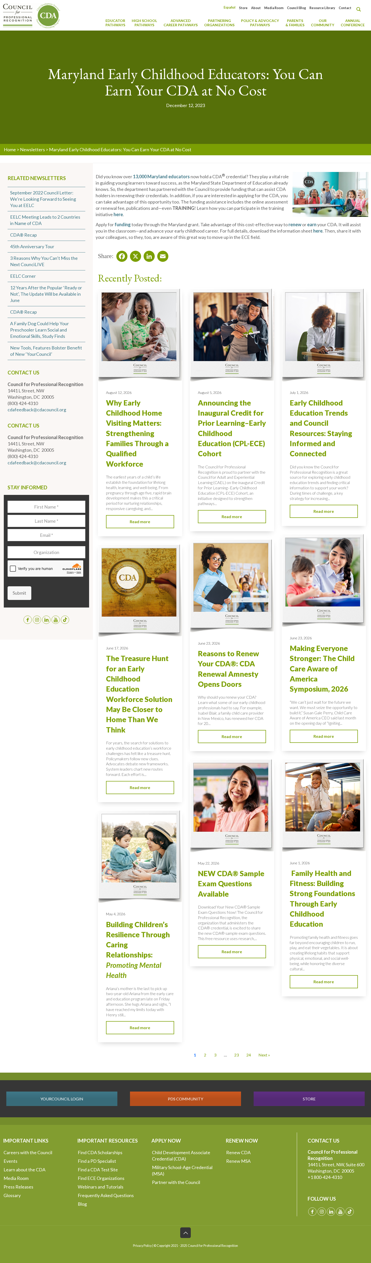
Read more (140, 521)
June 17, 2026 (117, 648)
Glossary (12, 1195)
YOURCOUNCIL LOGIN (61, 1098)
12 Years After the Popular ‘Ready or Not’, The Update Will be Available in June (46, 294)
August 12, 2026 (118, 392)
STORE (309, 1098)
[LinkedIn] (147, 254)
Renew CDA (238, 1152)
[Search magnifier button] (360, 9)
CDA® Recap (23, 235)
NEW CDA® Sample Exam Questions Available (231, 883)
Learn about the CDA (24, 1169)
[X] (134, 254)
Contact (345, 8)
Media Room (273, 8)
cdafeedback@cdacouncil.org (37, 409)
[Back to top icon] (185, 1232)
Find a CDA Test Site (98, 1169)
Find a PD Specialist (97, 1161)
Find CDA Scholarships (100, 1152)
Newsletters (32, 149)
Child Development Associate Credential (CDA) (181, 1155)
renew (294, 224)
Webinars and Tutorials (100, 1187)
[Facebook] (120, 254)
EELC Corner (23, 276)
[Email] (161, 254)
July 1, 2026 (299, 392)
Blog (82, 1204)
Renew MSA (238, 1161)
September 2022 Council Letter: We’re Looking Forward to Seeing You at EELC (43, 199)
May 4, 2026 (115, 914)
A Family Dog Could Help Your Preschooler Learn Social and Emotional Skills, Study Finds (39, 330)
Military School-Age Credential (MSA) (182, 1170)
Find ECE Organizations (101, 1178)
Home (10, 149)
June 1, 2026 (300, 863)
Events (10, 1161)
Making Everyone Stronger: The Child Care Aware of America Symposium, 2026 (322, 668)
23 (236, 1054)
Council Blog (296, 8)
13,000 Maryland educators (161, 176)
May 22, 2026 (208, 863)
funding (123, 224)
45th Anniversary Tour (32, 246)
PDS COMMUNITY (185, 1098)
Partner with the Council (176, 1182)
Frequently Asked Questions (106, 1195)
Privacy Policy (142, 1246)
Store (243, 8)
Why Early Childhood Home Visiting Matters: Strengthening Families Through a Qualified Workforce (137, 433)
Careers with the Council (28, 1152)
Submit (19, 593)
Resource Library (322, 8)
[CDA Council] (31, 15)
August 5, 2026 (209, 392)
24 (248, 1054)
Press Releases (18, 1187)
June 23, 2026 (301, 638)
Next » (264, 1054)
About (256, 8)
